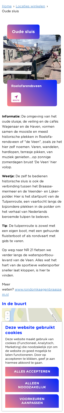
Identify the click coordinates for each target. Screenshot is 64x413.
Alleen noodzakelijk (32, 385)
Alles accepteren (32, 371)
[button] (7, 313)
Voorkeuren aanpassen (32, 401)
